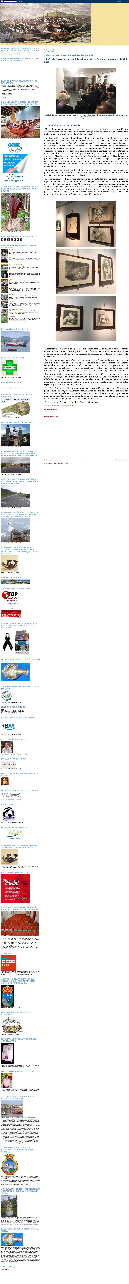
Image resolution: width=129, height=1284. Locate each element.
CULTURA (11, 279)
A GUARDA (49, 52)
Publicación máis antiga (121, 460)
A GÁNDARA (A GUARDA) (15, 272)
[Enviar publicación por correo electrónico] (72, 405)
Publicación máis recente (51, 460)
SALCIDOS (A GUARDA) (15, 264)
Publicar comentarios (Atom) (60, 463)
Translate (32, 53)
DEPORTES (12, 257)
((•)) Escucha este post (66, 405)
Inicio (86, 460)
